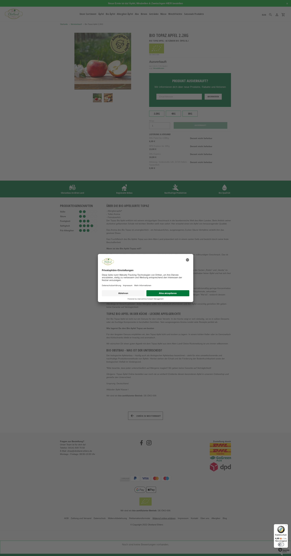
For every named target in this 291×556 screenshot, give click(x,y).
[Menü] (286, 526)
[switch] (281, 544)
